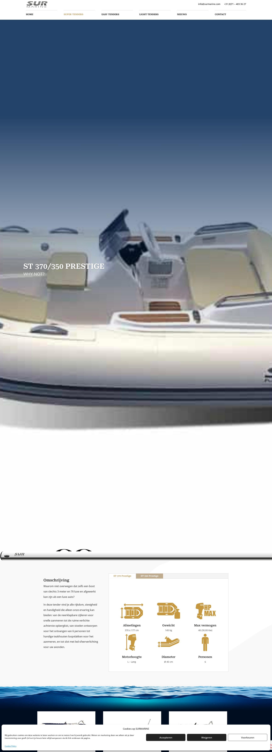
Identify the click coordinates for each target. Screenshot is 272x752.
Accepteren (165, 737)
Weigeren (206, 737)
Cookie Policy (10, 746)
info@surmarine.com (209, 4)
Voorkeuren (247, 737)
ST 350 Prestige (149, 576)
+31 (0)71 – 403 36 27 (235, 4)
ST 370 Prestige (122, 576)
